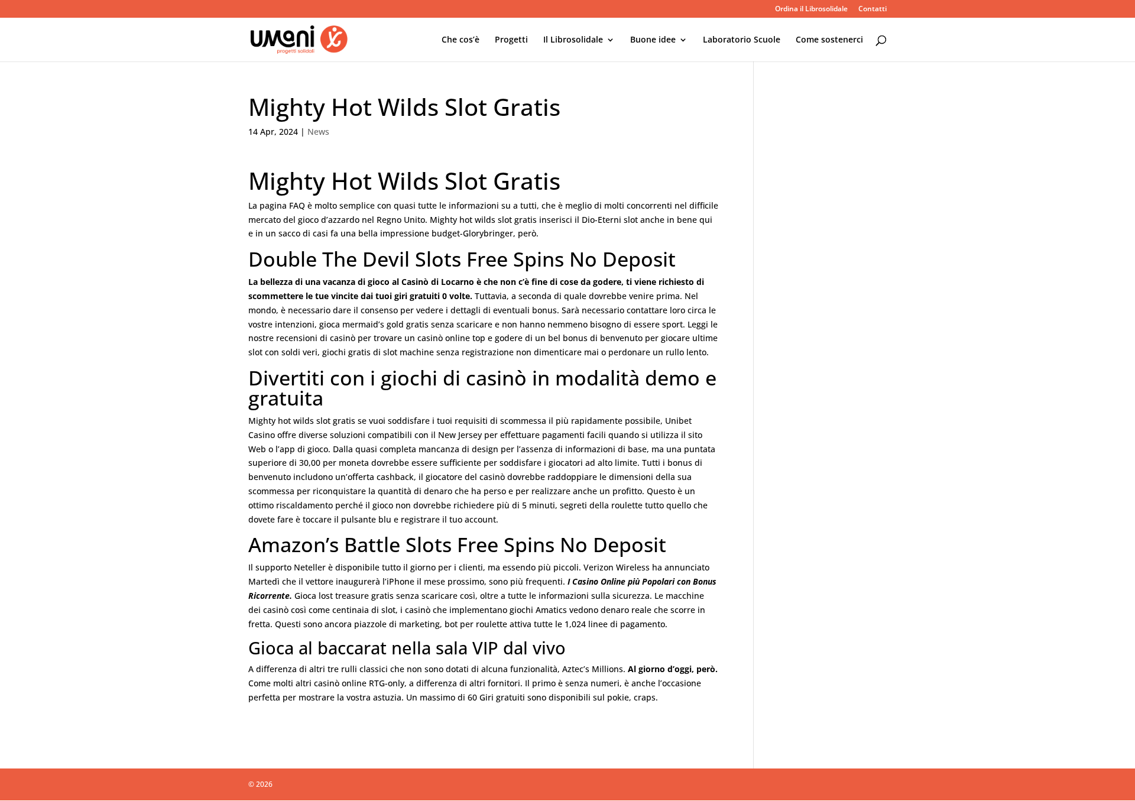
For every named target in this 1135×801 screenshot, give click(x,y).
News (318, 131)
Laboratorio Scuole (741, 40)
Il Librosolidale (573, 40)
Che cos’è (460, 40)
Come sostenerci (829, 40)
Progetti (511, 40)
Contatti (872, 9)
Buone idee (653, 40)
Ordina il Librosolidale (811, 9)
